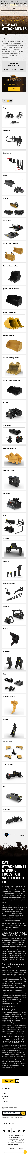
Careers (4, 1093)
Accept (12, 1148)
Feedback (5, 1098)
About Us (5, 1096)
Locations (5, 1091)
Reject (21, 1148)
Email (22, 69)
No (14, 13)
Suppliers (5, 1101)
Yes (14, 8)
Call (7, 69)
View (4, 100)
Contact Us (6, 1088)
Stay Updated (23, 1113)
